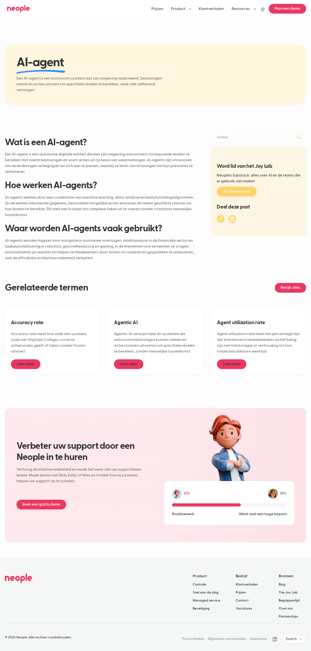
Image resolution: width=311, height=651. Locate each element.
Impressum (258, 639)
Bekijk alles (290, 288)
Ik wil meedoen (237, 191)
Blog (282, 584)
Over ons (286, 608)
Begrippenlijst (289, 600)
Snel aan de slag (205, 592)
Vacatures (244, 608)
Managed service (206, 600)
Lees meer (26, 364)
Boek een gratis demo (41, 504)
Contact (242, 600)
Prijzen (241, 592)
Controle (199, 584)
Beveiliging (201, 608)
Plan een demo (287, 9)
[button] (181, 8)
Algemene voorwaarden (227, 639)
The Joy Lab (288, 592)
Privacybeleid (193, 639)
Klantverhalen (247, 584)
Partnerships (288, 616)
